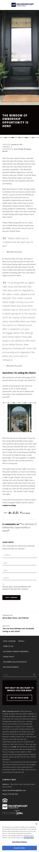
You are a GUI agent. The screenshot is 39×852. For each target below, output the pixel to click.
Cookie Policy (8, 657)
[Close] (36, 824)
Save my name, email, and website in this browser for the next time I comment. (16, 588)
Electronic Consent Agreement (15, 651)
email (14, 747)
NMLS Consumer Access (10, 711)
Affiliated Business (11, 667)
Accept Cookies (19, 848)
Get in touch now (19, 698)
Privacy (21, 641)
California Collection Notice (15, 662)
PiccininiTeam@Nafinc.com (16, 790)
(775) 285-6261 (13, 794)
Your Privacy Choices (19, 842)
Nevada (5, 151)
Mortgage (27, 149)
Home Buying (18, 149)
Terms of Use (8, 646)
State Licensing (9, 641)
